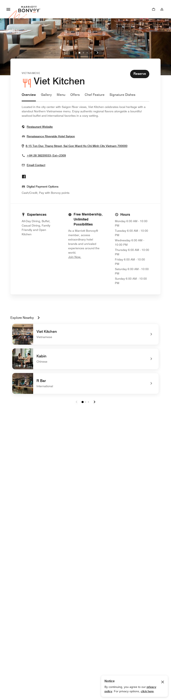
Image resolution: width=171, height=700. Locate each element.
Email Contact (36, 165)
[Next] (97, 52)
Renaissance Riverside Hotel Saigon (51, 136)
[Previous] (73, 52)
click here (147, 691)
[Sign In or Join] (161, 9)
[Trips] (153, 9)
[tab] (29, 96)
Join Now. (85, 257)
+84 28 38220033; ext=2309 (46, 155)
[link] (85, 334)
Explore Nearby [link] (22, 318)
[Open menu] (8, 9)
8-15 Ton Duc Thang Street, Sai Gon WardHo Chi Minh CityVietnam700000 (76, 146)
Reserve (139, 74)
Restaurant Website (40, 127)
